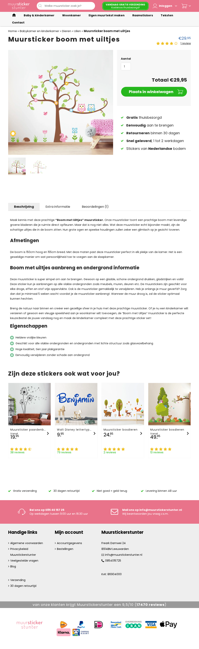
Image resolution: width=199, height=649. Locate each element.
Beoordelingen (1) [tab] (95, 206)
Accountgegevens (69, 543)
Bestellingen (65, 549)
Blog (13, 566)
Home (12, 31)
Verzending (17, 580)
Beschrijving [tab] (24, 206)
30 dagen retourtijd (23, 586)
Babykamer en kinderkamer (39, 31)
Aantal (126, 59)
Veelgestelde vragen (24, 561)
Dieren (66, 31)
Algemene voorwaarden (26, 543)
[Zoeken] (41, 6)
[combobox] (66, 6)
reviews (150, 604)
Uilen (77, 31)
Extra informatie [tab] (57, 206)
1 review (186, 43)
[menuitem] (14, 15)
